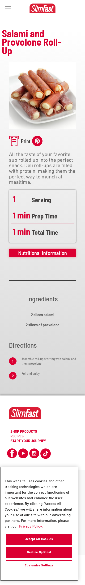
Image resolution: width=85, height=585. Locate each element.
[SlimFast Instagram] (34, 455)
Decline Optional (39, 552)
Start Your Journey (28, 441)
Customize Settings (39, 565)
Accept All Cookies (39, 539)
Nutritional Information (42, 253)
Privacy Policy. (31, 527)
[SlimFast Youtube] (23, 455)
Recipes (17, 436)
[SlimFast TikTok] (45, 453)
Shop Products (23, 432)
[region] (39, 524)
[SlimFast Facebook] (12, 455)
